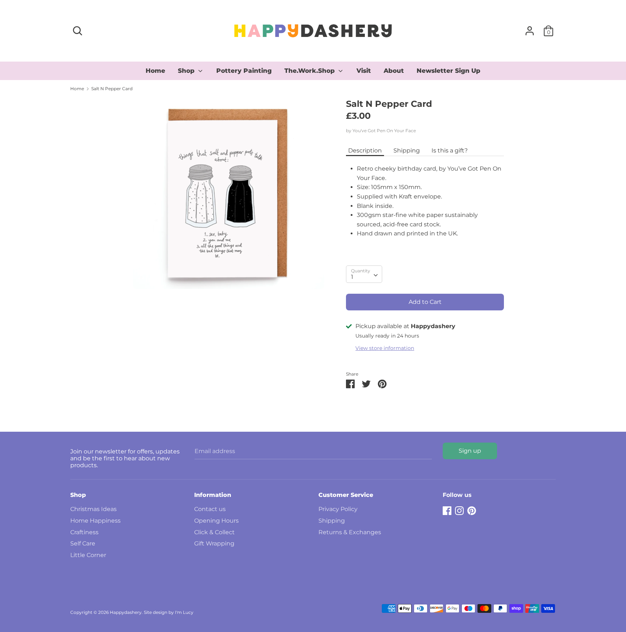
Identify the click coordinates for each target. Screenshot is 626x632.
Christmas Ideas (93, 509)
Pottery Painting (244, 70)
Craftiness (84, 532)
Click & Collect (214, 532)
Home (155, 70)
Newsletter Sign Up (448, 70)
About (394, 70)
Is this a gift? (449, 150)
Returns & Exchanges (349, 532)
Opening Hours (216, 520)
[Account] (529, 28)
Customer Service (345, 494)
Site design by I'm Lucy (168, 612)
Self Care (82, 543)
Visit (363, 70)
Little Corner (88, 555)
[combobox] (364, 274)
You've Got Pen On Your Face (384, 130)
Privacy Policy (338, 509)
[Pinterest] (471, 509)
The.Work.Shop (310, 70)
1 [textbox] (352, 276)
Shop (187, 70)
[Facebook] (447, 509)
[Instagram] (459, 509)
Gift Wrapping (214, 543)
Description (365, 150)
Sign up (470, 450)
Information (212, 494)
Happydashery (126, 612)
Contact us (210, 509)
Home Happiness (95, 520)
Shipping (406, 150)
